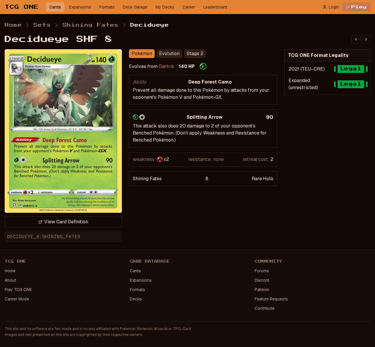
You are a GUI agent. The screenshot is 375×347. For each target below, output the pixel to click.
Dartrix (166, 66)
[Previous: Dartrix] (356, 39)
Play (359, 7)
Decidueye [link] (149, 25)
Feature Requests (271, 299)
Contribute (265, 308)
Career (189, 7)
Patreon (262, 289)
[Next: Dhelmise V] (366, 39)
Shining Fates (90, 25)
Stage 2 (195, 53)
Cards (55, 7)
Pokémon (142, 53)
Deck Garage (135, 7)
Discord (262, 280)
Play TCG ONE (18, 289)
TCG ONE (22, 7)
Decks (136, 299)
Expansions (80, 7)
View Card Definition (66, 222)
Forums (262, 270)
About (10, 280)
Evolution (169, 53)
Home (13, 25)
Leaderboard (215, 7)
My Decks (165, 7)
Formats (107, 7)
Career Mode (17, 299)
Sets (42, 25)
